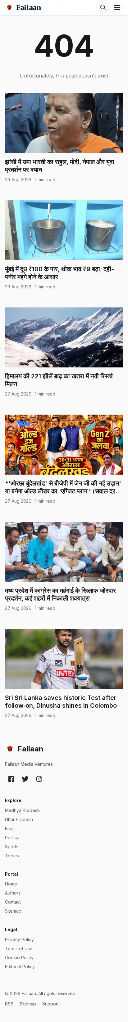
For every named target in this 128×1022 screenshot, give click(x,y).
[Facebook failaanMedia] (11, 778)
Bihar (10, 828)
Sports (11, 846)
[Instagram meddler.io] (39, 778)
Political (13, 837)
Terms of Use (19, 948)
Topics (12, 855)
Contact (13, 902)
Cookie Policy (19, 957)
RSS (9, 1003)
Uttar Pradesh (19, 819)
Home (11, 883)
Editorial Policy (20, 966)
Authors (13, 892)
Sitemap (13, 911)
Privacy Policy (19, 939)
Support (50, 1003)
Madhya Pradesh (22, 810)
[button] (103, 7)
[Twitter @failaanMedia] (25, 778)
